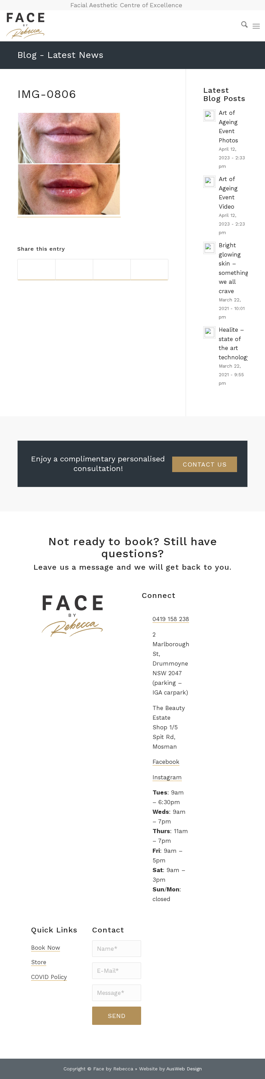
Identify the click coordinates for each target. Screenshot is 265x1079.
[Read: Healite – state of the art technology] (209, 332)
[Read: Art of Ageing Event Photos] (209, 115)
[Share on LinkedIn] (111, 269)
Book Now (45, 947)
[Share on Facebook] (36, 269)
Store (38, 962)
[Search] (241, 25)
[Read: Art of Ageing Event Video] (209, 182)
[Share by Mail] (149, 269)
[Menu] (256, 26)
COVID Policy (49, 976)
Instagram (167, 777)
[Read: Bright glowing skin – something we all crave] (209, 248)
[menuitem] (241, 25)
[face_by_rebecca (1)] (25, 25)
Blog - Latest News (60, 55)
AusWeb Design (184, 1068)
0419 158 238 (171, 619)
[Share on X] (74, 269)
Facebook (166, 761)
